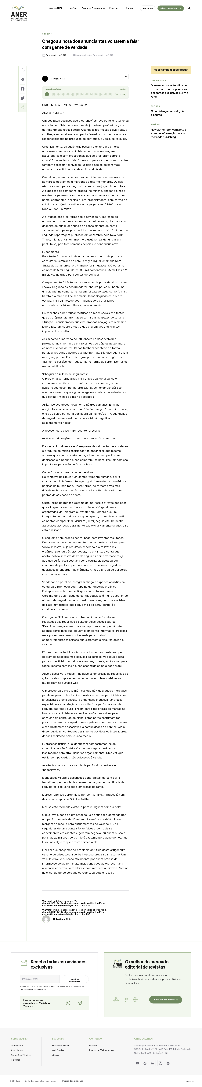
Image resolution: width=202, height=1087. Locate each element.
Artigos (155, 106)
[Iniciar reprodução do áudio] (47, 94)
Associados (17, 1050)
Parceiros (15, 1059)
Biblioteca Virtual (60, 1045)
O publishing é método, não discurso (168, 113)
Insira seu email (30, 979)
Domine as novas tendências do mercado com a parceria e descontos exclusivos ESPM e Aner (169, 91)
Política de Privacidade (61, 986)
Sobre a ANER (55, 8)
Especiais (113, 8)
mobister (190, 1081)
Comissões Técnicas (21, 1055)
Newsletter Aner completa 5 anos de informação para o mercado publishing (168, 133)
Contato (130, 8)
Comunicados (158, 80)
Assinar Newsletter (75, 980)
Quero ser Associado (164, 999)
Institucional (17, 1045)
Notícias (74, 8)
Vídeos (55, 1055)
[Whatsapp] (68, 1003)
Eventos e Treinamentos (93, 8)
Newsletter (147, 8)
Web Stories (58, 1050)
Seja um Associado (168, 8)
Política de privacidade (72, 1081)
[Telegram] (79, 1003)
